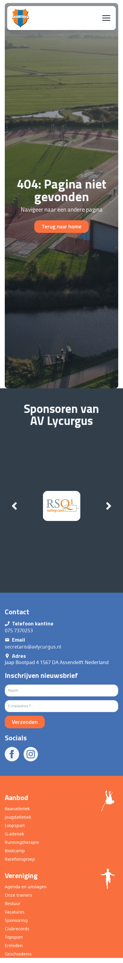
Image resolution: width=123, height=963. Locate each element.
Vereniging (21, 875)
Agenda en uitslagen (26, 886)
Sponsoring (16, 920)
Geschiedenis (18, 954)
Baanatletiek (17, 808)
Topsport (14, 937)
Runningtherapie (22, 842)
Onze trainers (18, 895)
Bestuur (13, 903)
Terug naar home (61, 226)
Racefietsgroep (20, 859)
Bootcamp (15, 850)
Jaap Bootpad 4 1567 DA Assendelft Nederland (57, 662)
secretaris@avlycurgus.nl (33, 646)
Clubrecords (17, 928)
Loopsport (15, 825)
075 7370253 (19, 630)
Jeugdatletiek (18, 817)
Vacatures (14, 912)
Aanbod (16, 797)
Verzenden (25, 722)
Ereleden (14, 945)
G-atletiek (14, 834)
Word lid (73, 952)
